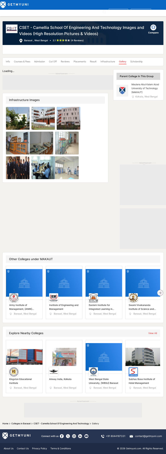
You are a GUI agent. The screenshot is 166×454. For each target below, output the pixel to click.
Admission (39, 61)
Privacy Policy (39, 448)
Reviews (65, 61)
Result (93, 61)
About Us (8, 448)
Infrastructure (108, 61)
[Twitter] (68, 436)
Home (5, 423)
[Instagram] (74, 436)
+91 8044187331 (115, 436)
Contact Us (23, 448)
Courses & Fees (22, 61)
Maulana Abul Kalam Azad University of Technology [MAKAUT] (145, 88)
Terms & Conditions (60, 448)
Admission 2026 (72, 11)
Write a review (118, 11)
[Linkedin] (80, 436)
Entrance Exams (42, 11)
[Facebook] (61, 436)
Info (8, 61)
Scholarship (136, 61)
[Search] (104, 12)
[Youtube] (86, 436)
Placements (80, 61)
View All (152, 333)
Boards (57, 11)
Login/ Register (141, 11)
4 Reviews (77, 40)
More (94, 11)
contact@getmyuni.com (148, 436)
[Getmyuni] (14, 4)
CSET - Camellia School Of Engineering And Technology (61, 423)
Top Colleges (8, 11)
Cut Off (53, 61)
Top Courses (24, 11)
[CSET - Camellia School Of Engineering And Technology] (12, 34)
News (86, 11)
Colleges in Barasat (21, 423)
